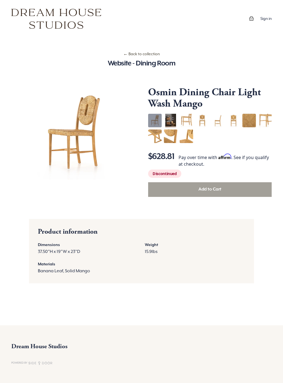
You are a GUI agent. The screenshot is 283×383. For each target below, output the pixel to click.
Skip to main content (22, 5)
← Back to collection (141, 54)
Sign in (266, 19)
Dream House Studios (39, 346)
